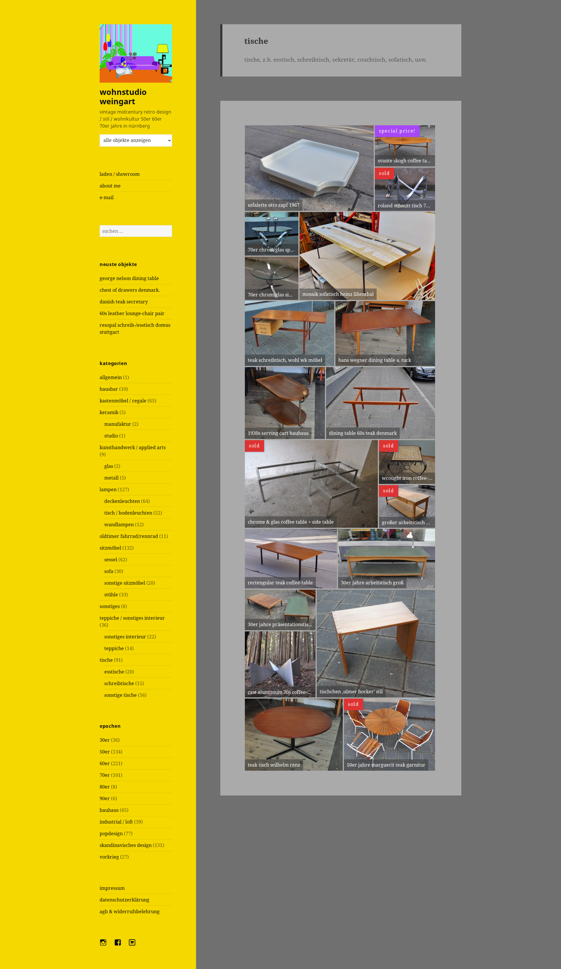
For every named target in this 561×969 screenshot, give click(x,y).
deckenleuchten (122, 501)
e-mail (107, 197)
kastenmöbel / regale (123, 400)
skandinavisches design (126, 845)
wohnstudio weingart (123, 96)
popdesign (111, 833)
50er (105, 752)
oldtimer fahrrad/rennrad (129, 536)
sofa (108, 571)
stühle (111, 594)
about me (110, 186)
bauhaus (109, 810)
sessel (110, 559)
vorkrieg (109, 857)
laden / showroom (120, 174)
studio (111, 436)
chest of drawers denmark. (130, 290)
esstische (114, 671)
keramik (109, 412)
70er (105, 775)
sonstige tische (120, 695)
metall (111, 478)
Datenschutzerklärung (124, 900)
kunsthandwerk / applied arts (133, 447)
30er (105, 740)
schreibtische (119, 683)
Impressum (112, 888)
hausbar (109, 389)
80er (105, 787)
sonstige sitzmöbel (124, 583)
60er (105, 763)
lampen (108, 489)
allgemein (111, 377)
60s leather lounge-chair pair (132, 313)
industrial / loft (116, 822)
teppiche (114, 648)
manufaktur (117, 424)
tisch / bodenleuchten (128, 513)
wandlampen (119, 524)
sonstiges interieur (125, 636)
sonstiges (110, 606)
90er (105, 798)
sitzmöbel (110, 548)
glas (108, 466)
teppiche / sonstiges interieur (132, 618)
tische (106, 660)
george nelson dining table (129, 278)
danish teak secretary (124, 301)
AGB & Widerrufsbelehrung (130, 911)
